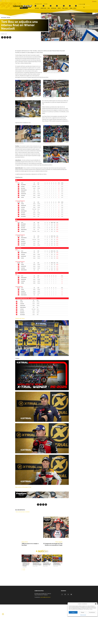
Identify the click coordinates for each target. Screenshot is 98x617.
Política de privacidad (40, 593)
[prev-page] (22, 569)
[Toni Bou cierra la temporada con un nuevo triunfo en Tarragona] (27, 558)
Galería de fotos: (20, 318)
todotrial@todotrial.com (45, 597)
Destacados (3, 17)
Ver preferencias (92, 612)
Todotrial (45, 594)
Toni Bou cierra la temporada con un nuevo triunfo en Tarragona (26, 564)
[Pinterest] (7, 37)
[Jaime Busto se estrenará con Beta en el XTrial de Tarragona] (37, 558)
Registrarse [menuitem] (8, 0)
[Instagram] (80, 4)
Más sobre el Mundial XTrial (23, 487)
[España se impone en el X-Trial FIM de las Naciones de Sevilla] (57, 558)
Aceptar (73, 612)
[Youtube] (84, 4)
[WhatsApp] (10, 37)
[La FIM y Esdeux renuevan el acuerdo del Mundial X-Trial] (47, 558)
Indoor (8, 17)
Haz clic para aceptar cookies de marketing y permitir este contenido (42, 375)
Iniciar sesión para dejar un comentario (23, 511)
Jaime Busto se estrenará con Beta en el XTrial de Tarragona (37, 563)
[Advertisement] (49, 579)
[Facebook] (79, 4)
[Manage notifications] (3, 614)
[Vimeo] (83, 4)
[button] (95, 603)
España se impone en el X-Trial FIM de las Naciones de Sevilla (57, 563)
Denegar (82, 612)
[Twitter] (68, 594)
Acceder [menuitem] (3, 0)
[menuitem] (1, 1)
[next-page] (24, 569)
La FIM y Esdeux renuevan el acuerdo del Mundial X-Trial (47, 563)
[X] (81, 4)
